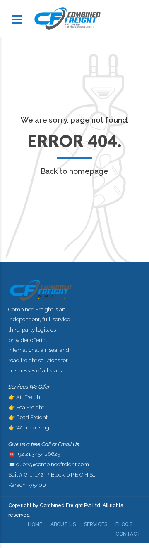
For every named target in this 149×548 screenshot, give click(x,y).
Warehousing (32, 428)
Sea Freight (30, 407)
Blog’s (123, 524)
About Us (63, 524)
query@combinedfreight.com (52, 464)
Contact (128, 534)
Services (95, 524)
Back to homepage (74, 171)
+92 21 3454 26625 (38, 454)
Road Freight (32, 417)
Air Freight (29, 397)
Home (35, 524)
